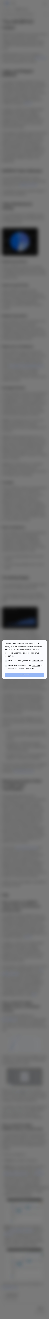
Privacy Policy (37, 661)
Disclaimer (36, 666)
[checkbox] (6, 661)
